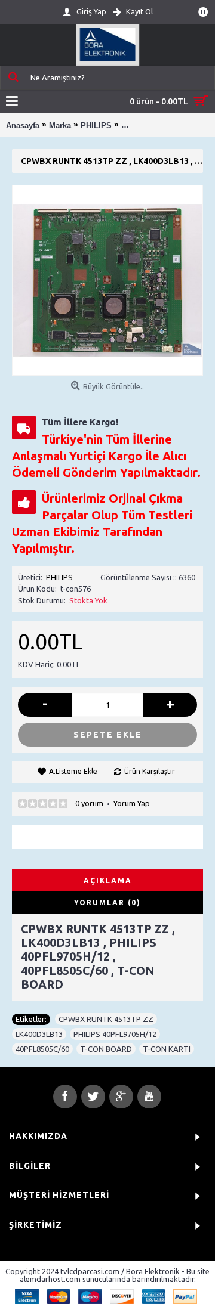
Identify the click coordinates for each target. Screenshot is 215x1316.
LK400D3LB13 (39, 1034)
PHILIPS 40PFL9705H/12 (114, 1034)
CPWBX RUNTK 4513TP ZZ (106, 1019)
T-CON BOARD (106, 1049)
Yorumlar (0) (107, 902)
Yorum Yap (131, 803)
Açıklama (108, 880)
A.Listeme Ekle (73, 771)
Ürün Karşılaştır (149, 771)
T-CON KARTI (167, 1049)
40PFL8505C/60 (42, 1049)
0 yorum (89, 803)
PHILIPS (59, 577)
